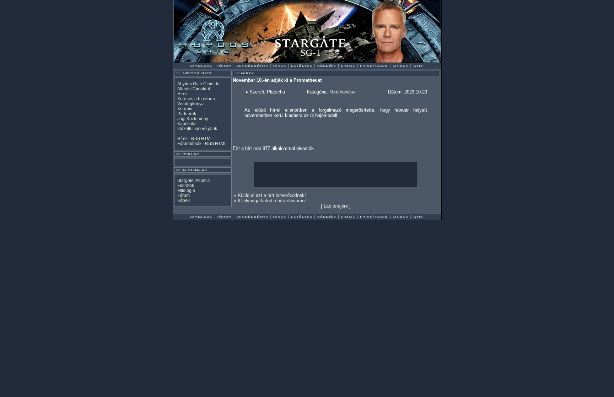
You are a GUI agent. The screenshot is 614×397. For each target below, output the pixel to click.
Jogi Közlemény (192, 118)
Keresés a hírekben (196, 98)
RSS (195, 138)
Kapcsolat (186, 123)
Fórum (183, 195)
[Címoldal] (220, 61)
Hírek (182, 93)
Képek (183, 200)
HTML (207, 138)
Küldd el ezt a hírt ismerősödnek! (272, 195)
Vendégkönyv (190, 103)
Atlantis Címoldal (193, 88)
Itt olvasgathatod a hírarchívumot (272, 200)
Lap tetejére (336, 206)
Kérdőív (184, 108)
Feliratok (185, 185)
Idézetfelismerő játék (197, 128)
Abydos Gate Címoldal (199, 83)
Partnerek (186, 113)
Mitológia (186, 190)
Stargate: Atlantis (193, 180)
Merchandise (342, 92)
